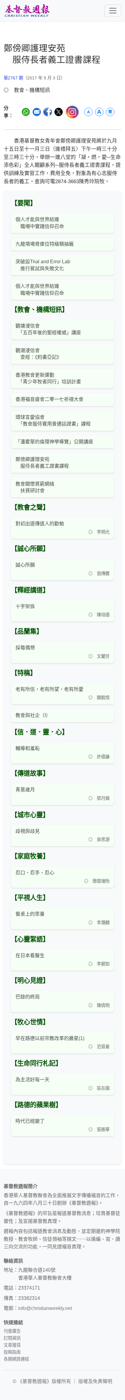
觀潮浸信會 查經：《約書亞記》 (38, 354)
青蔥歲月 (25, 789)
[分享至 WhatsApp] (26, 112)
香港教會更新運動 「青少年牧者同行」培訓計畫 (48, 378)
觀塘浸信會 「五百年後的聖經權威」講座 (48, 329)
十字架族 (25, 606)
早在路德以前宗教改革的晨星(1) (49, 1038)
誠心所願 (25, 564)
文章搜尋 (12, 1345)
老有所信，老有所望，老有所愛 (49, 689)
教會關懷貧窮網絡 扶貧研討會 (34, 487)
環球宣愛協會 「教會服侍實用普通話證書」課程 (53, 420)
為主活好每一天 (32, 1079)
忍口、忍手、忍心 (34, 872)
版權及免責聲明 (95, 1381)
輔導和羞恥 (27, 748)
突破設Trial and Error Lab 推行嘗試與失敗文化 (42, 265)
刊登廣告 (12, 1331)
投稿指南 (12, 1352)
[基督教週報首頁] (27, 10)
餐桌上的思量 (30, 914)
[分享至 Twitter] (58, 112)
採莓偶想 (25, 647)
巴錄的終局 (27, 996)
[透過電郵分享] (36, 112)
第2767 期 (13, 78)
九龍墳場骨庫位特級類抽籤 (44, 244)
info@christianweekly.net (45, 1308)
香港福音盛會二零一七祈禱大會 (49, 399)
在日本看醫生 (30, 955)
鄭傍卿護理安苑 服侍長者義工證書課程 (42, 463)
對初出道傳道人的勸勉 (39, 523)
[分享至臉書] (47, 112)
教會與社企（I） (33, 715)
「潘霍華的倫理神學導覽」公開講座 (54, 441)
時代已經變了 (30, 1121)
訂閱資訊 (12, 1338)
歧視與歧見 (27, 831)
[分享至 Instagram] (72, 112)
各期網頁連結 (16, 1359)
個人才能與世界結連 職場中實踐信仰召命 (39, 223)
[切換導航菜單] (112, 11)
